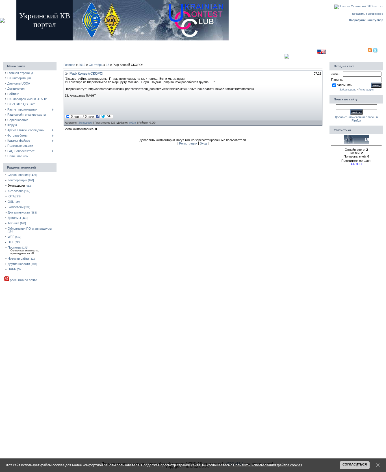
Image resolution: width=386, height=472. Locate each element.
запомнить (344, 85)
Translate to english (303, 51)
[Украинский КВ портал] (356, 143)
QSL (11, 201)
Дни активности (19, 212)
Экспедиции (16, 185)
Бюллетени (15, 207)
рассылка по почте (23, 280)
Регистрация (94, 43)
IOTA (11, 196)
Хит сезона (15, 191)
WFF (11, 236)
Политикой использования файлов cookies (267, 465)
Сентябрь (96, 64)
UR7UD (356, 164)
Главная (78, 43)
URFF (12, 269)
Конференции (17, 180)
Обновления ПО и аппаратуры (30, 228)
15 (107, 64)
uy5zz (132, 122)
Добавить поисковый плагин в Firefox (356, 118)
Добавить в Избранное (367, 13)
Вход (110, 43)
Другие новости (19, 264)
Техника (13, 223)
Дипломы (14, 217)
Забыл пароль (347, 89)
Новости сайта (18, 258)
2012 (82, 64)
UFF (11, 242)
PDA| (364, 51)
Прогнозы (14, 247)
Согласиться (354, 464)
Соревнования (18, 174)
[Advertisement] (187, 50)
